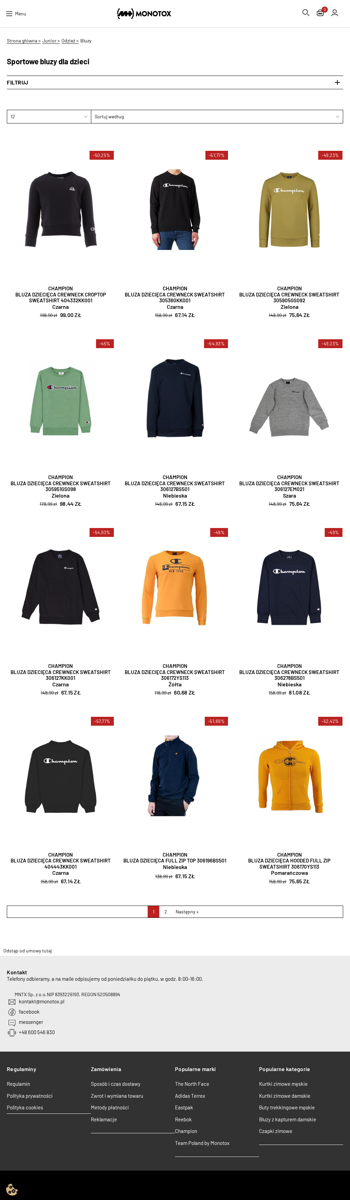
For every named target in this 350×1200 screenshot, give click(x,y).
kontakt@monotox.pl (41, 1001)
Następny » (187, 911)
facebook (29, 1011)
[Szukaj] (305, 12)
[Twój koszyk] (320, 13)
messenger (31, 1022)
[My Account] (334, 12)
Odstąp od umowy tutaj (27, 950)
